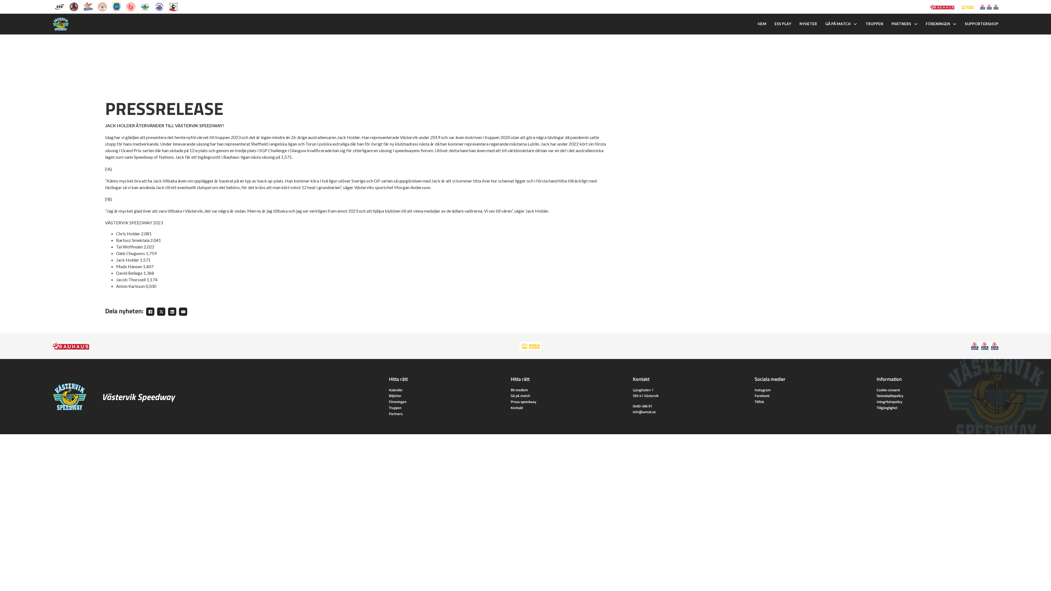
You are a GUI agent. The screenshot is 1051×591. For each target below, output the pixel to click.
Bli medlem (519, 390)
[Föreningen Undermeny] (955, 24)
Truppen (874, 24)
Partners (901, 24)
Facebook (762, 395)
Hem (762, 24)
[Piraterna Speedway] (116, 6)
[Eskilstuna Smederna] (173, 6)
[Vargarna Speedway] (159, 6)
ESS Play (783, 24)
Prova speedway (523, 401)
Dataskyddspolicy (890, 395)
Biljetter (395, 395)
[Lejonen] (102, 6)
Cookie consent (888, 390)
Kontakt (517, 407)
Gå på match (838, 24)
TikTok (759, 401)
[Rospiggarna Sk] (130, 6)
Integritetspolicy (889, 401)
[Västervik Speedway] (145, 6)
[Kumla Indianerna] (74, 6)
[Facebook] (150, 312)
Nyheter (808, 24)
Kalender (396, 390)
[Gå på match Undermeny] (855, 24)
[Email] (183, 312)
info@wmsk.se (644, 412)
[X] (161, 312)
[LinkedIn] (172, 312)
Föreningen (938, 24)
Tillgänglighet (887, 407)
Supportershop (981, 24)
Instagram (763, 390)
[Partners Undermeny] (916, 24)
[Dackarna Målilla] (88, 6)
